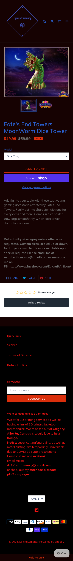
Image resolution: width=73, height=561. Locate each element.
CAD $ (35, 498)
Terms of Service (19, 355)
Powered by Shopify (51, 541)
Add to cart (36, 557)
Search (12, 345)
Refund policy (17, 365)
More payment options (36, 187)
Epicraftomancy (28, 541)
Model (8, 149)
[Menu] (67, 21)
